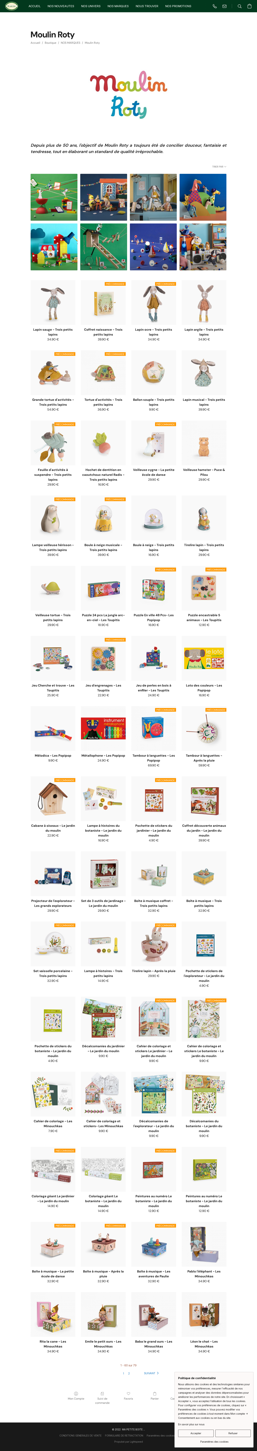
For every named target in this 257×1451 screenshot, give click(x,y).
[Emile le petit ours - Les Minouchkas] (103, 1314)
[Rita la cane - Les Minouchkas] (53, 1314)
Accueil (35, 43)
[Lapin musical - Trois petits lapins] (204, 372)
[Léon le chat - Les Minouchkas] (204, 1314)
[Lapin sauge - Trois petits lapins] (53, 302)
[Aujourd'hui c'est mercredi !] (54, 197)
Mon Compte (76, 1398)
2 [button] (129, 1373)
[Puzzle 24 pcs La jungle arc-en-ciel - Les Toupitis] (103, 588)
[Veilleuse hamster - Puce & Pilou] (204, 443)
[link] (214, 1440)
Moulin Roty (92, 43)
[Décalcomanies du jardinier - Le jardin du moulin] (103, 1019)
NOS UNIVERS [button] (91, 6)
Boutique (50, 43)
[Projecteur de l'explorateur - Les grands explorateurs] (53, 873)
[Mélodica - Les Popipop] (53, 728)
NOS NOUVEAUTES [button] (61, 6)
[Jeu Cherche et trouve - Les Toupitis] (53, 658)
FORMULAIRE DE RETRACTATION (124, 1435)
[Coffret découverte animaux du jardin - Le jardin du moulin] (204, 798)
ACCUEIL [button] (34, 6)
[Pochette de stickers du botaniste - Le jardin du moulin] (53, 1019)
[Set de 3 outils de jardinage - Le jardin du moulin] (103, 873)
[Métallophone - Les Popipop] (103, 728)
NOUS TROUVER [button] (147, 6)
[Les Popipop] (54, 246)
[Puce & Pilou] (203, 246)
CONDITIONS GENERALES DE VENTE (80, 1435)
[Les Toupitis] (203, 197)
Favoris (128, 1398)
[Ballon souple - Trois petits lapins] (153, 372)
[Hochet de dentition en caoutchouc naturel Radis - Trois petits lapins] (103, 443)
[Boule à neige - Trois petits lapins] (153, 518)
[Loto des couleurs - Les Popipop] (204, 658)
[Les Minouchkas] (103, 197)
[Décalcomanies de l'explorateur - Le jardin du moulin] (153, 1094)
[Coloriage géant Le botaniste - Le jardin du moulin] (103, 1169)
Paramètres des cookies (161, 1435)
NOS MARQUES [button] (118, 6)
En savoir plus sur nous (191, 1424)
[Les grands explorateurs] (153, 246)
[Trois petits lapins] (153, 197)
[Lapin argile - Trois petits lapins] (204, 302)
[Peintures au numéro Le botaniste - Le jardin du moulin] (204, 1169)
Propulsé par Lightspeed (128, 1441)
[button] (11, 6)
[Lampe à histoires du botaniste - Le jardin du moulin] (103, 798)
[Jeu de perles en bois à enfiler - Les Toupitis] (153, 658)
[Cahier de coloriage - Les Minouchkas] (53, 1094)
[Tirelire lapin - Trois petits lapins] (204, 518)
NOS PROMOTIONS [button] (178, 6)
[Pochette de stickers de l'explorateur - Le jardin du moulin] (204, 944)
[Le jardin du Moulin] (103, 246)
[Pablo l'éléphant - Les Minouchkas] (204, 1244)
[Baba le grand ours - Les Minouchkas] (153, 1314)
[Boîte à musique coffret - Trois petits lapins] (153, 873)
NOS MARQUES (70, 43)
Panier (155, 1398)
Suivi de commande (102, 1401)
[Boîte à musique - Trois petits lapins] (204, 873)
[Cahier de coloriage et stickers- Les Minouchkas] (103, 1094)
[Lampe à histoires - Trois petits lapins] (103, 944)
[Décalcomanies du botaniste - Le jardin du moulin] (204, 1094)
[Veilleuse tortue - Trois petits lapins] (53, 588)
